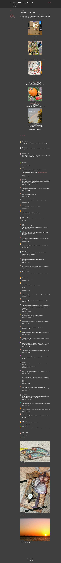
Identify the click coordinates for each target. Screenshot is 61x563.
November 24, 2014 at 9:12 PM (26, 208)
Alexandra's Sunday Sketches (35, 79)
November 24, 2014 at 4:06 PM (26, 196)
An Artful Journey (25, 542)
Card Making (12, 15)
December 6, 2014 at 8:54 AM (26, 435)
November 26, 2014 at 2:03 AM (26, 255)
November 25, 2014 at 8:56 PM (26, 221)
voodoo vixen (24, 292)
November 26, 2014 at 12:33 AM (26, 241)
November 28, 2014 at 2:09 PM (26, 373)
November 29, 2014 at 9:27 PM (26, 411)
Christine (23, 162)
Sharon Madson (24, 298)
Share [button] (11, 10)
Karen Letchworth (25, 413)
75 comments (23, 464)
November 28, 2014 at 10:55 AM (26, 352)
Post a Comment (22, 437)
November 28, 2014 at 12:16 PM (26, 367)
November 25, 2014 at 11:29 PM (26, 228)
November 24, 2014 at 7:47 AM (26, 165)
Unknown (23, 243)
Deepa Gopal (24, 426)
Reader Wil (24, 258)
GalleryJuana (24, 251)
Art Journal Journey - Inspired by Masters (35, 80)
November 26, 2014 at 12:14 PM (26, 323)
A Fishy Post (23, 462)
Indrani (23, 224)
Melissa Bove (24, 167)
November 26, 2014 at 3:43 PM (26, 328)
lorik (23, 210)
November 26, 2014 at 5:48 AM (26, 275)
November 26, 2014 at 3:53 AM (26, 262)
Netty (23, 362)
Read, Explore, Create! (23, 3)
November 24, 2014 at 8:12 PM (26, 202)
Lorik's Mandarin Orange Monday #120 (35, 103)
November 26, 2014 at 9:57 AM (26, 296)
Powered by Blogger (31, 558)
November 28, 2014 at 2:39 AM (26, 346)
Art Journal (11, 14)
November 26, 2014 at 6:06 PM (26, 334)
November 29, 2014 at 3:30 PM (26, 405)
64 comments (23, 515)
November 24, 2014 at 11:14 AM (26, 184)
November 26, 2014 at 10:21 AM (26, 301)
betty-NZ (23, 147)
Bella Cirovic (24, 432)
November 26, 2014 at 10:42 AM (26, 311)
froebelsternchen (25, 153)
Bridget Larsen (24, 237)
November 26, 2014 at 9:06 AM (26, 290)
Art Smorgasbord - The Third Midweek (31, 514)
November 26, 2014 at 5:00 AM (26, 269)
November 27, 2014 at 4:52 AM (26, 339)
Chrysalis (23, 231)
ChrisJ (23, 325)
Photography (12, 16)
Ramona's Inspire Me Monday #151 (35, 81)
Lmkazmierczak (24, 204)
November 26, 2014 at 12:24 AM (26, 234)
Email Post (23, 135)
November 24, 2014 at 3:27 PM (26, 190)
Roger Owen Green (25, 217)
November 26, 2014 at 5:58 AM (26, 280)
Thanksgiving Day (12, 17)
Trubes (23, 282)
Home (14, 6)
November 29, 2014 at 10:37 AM (26, 399)
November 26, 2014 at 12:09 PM (26, 317)
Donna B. (23, 342)
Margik (23, 179)
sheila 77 (23, 394)
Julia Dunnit (24, 277)
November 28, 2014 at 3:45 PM (26, 383)
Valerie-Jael (24, 141)
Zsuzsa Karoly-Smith (25, 271)
